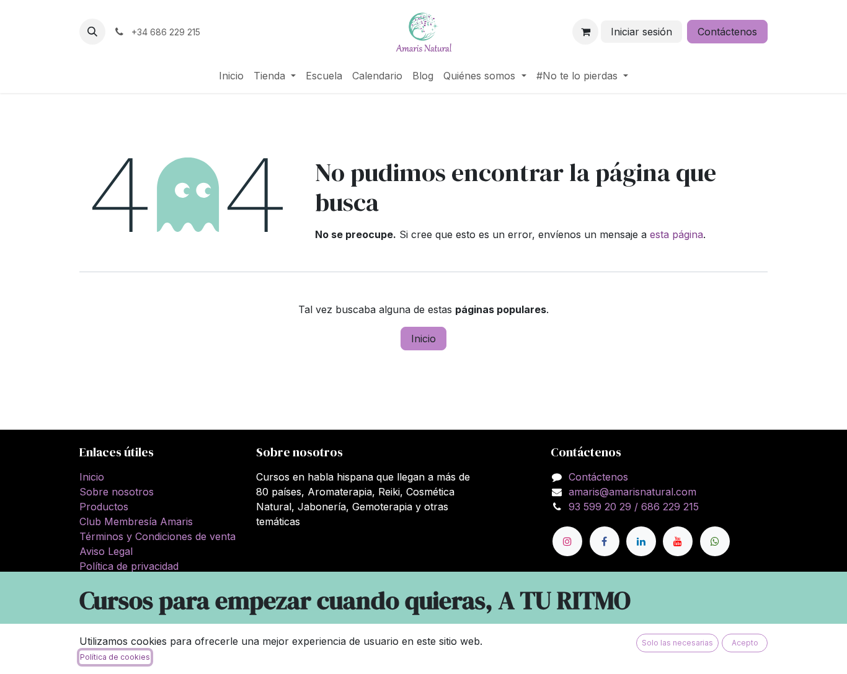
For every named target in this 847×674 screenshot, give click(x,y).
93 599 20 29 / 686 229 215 (634, 506)
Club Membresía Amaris (136, 521)
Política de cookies (115, 657)
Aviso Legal (106, 551)
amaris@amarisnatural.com (632, 492)
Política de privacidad (129, 566)
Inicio (423, 338)
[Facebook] (604, 541)
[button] (92, 32)
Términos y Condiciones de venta (157, 536)
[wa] (715, 541)
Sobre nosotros (116, 492)
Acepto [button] (745, 642)
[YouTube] (678, 541)
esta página (676, 234)
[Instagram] (567, 541)
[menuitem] (231, 75)
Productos (103, 506)
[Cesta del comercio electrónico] (585, 32)
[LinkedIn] (641, 541)
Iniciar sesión (641, 31)
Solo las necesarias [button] (677, 642)
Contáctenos (727, 31)
